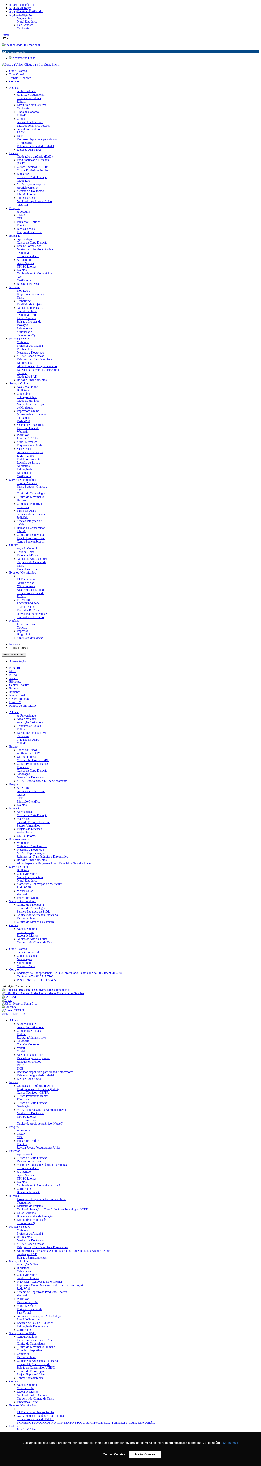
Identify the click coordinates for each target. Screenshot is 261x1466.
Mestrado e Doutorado (30, 777)
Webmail (22, 894)
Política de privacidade (22, 705)
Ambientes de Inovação (31, 791)
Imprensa (14, 691)
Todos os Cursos (27, 750)
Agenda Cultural (27, 928)
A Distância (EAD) (28, 753)
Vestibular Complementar (32, 846)
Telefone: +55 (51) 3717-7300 (35, 976)
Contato (14, 81)
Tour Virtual (16, 74)
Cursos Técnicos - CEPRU (33, 760)
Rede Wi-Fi (24, 887)
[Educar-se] (9, 1007)
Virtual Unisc (25, 890)
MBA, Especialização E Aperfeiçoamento (42, 780)
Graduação (23, 774)
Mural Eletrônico (27, 880)
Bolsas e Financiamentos (32, 860)
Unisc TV (15, 702)
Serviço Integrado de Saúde (33, 911)
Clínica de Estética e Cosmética (36, 921)
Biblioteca (15, 681)
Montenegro (24, 959)
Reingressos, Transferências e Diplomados (42, 856)
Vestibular (23, 842)
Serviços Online (18, 866)
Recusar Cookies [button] (114, 1454)
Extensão (14, 808)
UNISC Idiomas (19, 698)
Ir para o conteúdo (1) (22, 4)
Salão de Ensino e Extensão (33, 822)
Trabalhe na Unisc (28, 739)
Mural (12, 671)
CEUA (21, 794)
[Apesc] (7, 1000)
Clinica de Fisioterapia (30, 904)
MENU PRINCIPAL (14, 1013)
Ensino (13, 746)
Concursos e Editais (29, 725)
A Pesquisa (23, 787)
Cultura (13, 925)
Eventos (22, 805)
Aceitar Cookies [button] (145, 1454)
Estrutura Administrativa (31, 732)
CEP (20, 798)
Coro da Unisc (25, 932)
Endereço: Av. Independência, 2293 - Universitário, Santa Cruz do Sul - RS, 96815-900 (69, 973)
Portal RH (15, 667)
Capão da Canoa (27, 955)
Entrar (5, 34)
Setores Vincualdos (28, 825)
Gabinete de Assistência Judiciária (37, 915)
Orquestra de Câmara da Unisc (35, 942)
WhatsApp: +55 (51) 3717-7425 (36, 979)
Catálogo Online (27, 873)
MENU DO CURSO (13, 654)
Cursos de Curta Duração (32, 770)
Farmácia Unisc (26, 918)
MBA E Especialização (31, 853)
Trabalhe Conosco (20, 77)
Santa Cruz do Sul (28, 952)
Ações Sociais (25, 832)
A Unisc (14, 712)
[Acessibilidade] (13, 45)
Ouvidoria (23, 736)
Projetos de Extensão (29, 829)
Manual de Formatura (30, 877)
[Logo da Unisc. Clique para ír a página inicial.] (31, 64)
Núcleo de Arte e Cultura (32, 939)
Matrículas (23, 818)
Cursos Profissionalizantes (32, 763)
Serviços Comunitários (22, 901)
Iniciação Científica (28, 801)
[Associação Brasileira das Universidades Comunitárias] (36, 989)
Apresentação (17, 661)
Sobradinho (24, 962)
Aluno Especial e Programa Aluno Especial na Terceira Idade (54, 863)
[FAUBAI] (9, 996)
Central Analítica (19, 685)
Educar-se (23, 767)
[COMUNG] (43, 993)
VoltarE (13, 678)
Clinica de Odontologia (31, 908)
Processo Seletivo (19, 839)
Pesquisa (14, 784)
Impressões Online (28, 897)
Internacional (32, 45)
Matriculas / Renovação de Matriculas (39, 884)
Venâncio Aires (26, 966)
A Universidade (26, 715)
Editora (13, 688)
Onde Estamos (18, 71)
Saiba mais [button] (230, 1442)
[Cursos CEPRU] (13, 1010)
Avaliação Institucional (30, 722)
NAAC (13, 674)
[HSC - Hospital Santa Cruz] (19, 1003)
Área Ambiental (26, 719)
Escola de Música (27, 935)
